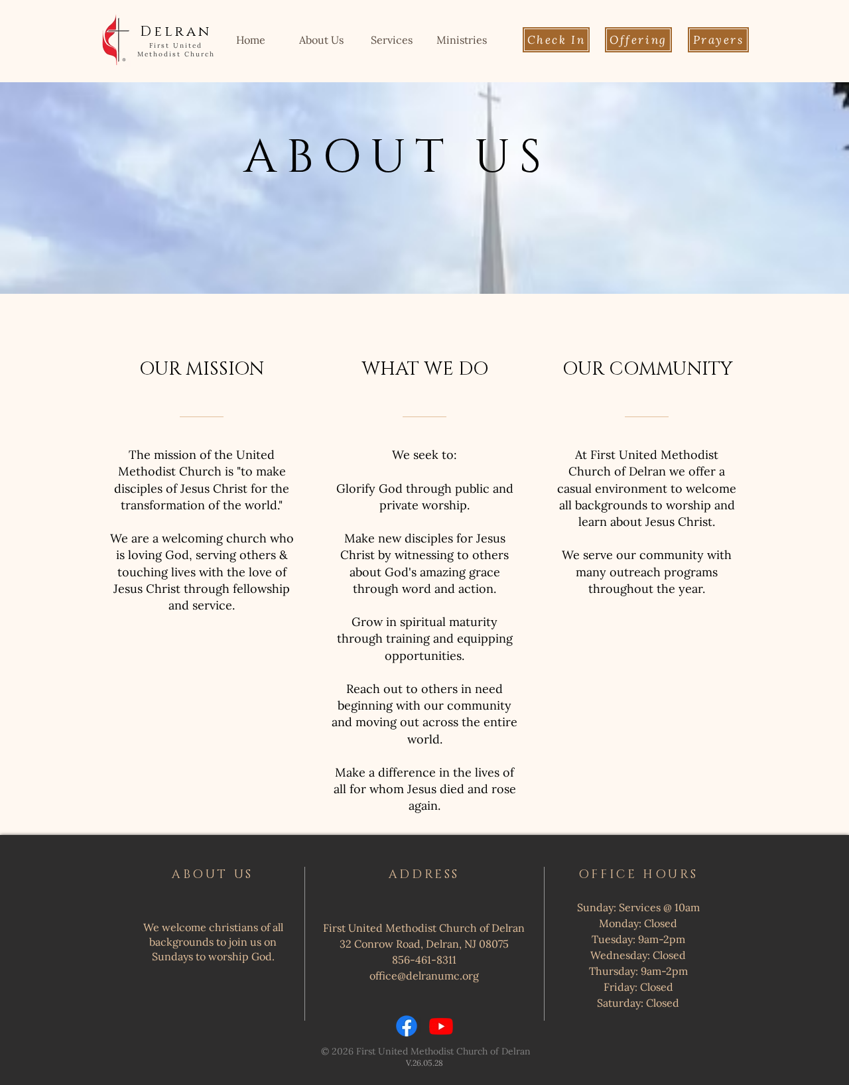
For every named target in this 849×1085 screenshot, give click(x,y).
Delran (176, 32)
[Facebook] (407, 1026)
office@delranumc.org (424, 975)
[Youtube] (441, 1026)
